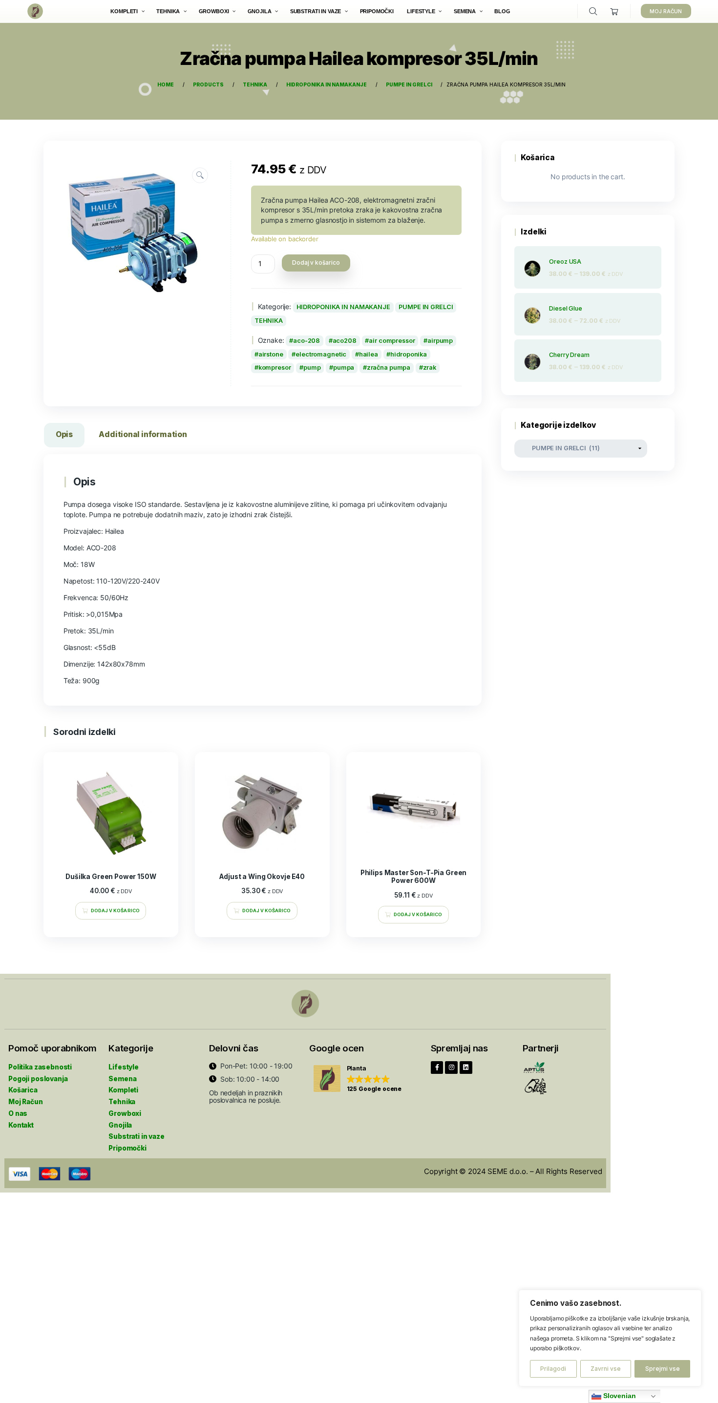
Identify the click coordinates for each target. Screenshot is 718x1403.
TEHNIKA (268, 320)
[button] (357, 1079)
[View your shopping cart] (615, 11)
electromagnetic (321, 354)
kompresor (274, 367)
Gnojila (120, 1125)
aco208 (345, 340)
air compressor (392, 340)
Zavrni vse (606, 1368)
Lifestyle (123, 1067)
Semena (122, 1079)
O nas (17, 1113)
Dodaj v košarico (316, 262)
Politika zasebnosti (40, 1067)
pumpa (343, 367)
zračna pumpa (389, 367)
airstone (270, 354)
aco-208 (306, 340)
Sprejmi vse (662, 1368)
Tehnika (121, 1102)
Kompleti (123, 1090)
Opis (64, 434)
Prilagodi (553, 1368)
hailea (368, 354)
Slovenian (618, 1396)
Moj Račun (25, 1102)
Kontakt (21, 1125)
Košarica (23, 1090)
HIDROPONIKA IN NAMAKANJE (343, 307)
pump (312, 367)
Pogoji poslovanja (37, 1079)
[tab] (64, 436)
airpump (440, 340)
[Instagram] (451, 1067)
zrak (430, 367)
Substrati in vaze (136, 1136)
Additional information (143, 434)
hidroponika (408, 354)
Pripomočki (127, 1148)
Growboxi (124, 1113)
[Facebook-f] (437, 1067)
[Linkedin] (466, 1067)
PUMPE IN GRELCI (426, 307)
